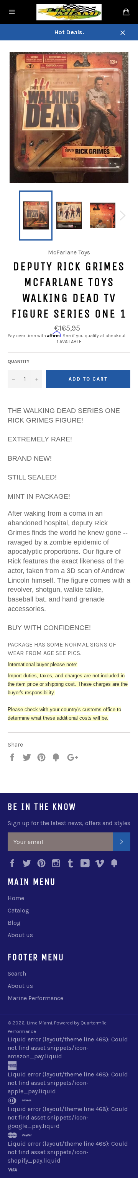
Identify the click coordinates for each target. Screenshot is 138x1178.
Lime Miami (39, 1023)
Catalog (18, 910)
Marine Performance (35, 998)
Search (17, 973)
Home (16, 898)
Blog (14, 922)
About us (20, 935)
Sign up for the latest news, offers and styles (69, 823)
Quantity (19, 361)
